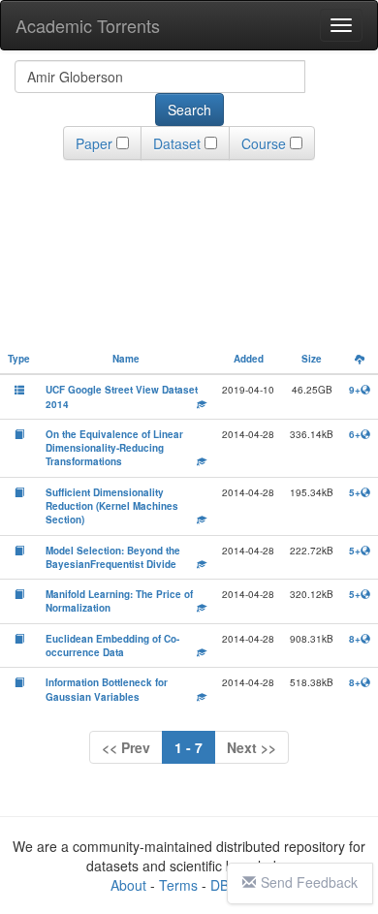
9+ (355, 389)
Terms (178, 885)
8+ (355, 639)
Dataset (177, 143)
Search (189, 109)
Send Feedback (309, 882)
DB (219, 885)
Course (263, 143)
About (128, 885)
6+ (355, 434)
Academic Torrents (88, 25)
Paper (94, 143)
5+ (355, 492)
